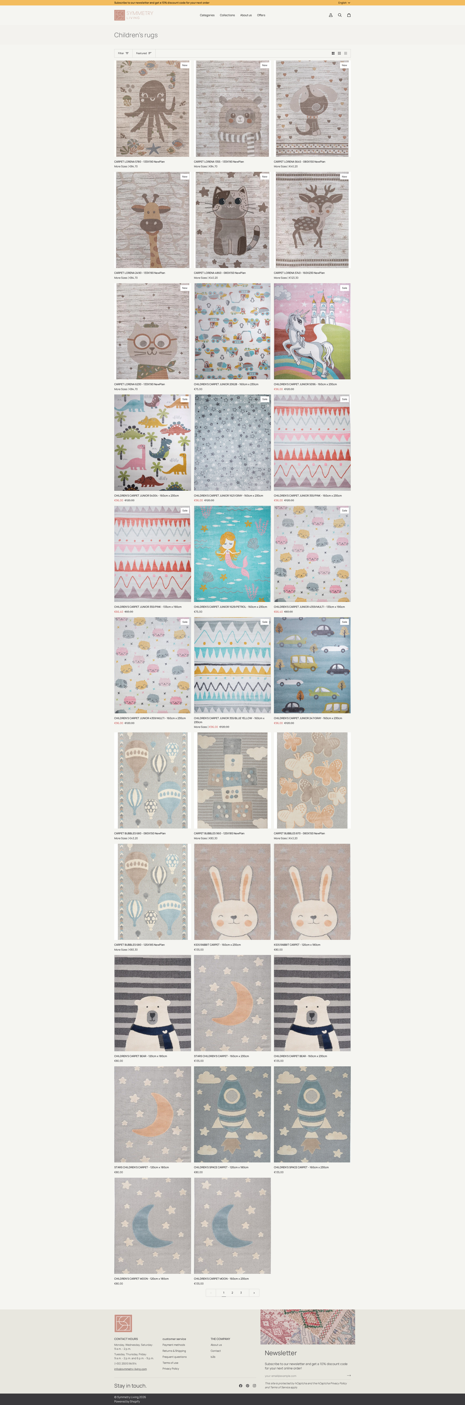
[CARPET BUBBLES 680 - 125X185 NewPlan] (152, 892)
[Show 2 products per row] (333, 53)
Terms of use (170, 1362)
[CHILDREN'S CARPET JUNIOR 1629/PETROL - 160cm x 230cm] (232, 554)
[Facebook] (240, 1385)
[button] (207, 15)
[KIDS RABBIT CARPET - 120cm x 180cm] (312, 892)
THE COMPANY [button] (220, 1339)
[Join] (348, 1375)
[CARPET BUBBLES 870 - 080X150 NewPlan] (312, 780)
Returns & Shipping (174, 1350)
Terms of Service (280, 1387)
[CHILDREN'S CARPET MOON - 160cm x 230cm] (232, 1226)
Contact (216, 1350)
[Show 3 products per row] (339, 53)
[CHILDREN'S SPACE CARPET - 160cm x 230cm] (312, 1114)
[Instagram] (254, 1385)
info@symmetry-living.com (130, 1369)
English (342, 2)
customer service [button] (174, 1339)
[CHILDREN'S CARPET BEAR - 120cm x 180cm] (152, 1003)
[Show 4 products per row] (347, 53)
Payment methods (174, 1344)
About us (216, 1344)
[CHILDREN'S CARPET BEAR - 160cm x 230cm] (312, 1003)
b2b (213, 1356)
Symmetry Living (128, 1397)
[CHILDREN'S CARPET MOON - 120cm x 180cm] (152, 1226)
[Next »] (254, 1293)
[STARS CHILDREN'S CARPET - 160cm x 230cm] (232, 1003)
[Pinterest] (247, 1385)
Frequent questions (175, 1356)
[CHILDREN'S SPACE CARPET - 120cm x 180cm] (232, 1114)
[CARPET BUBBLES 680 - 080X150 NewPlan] (152, 780)
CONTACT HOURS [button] (126, 1339)
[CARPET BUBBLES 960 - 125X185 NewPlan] (232, 780)
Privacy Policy (338, 1383)
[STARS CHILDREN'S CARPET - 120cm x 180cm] (152, 1114)
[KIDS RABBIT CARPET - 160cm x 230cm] (232, 892)
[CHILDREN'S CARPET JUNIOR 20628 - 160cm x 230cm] (232, 331)
